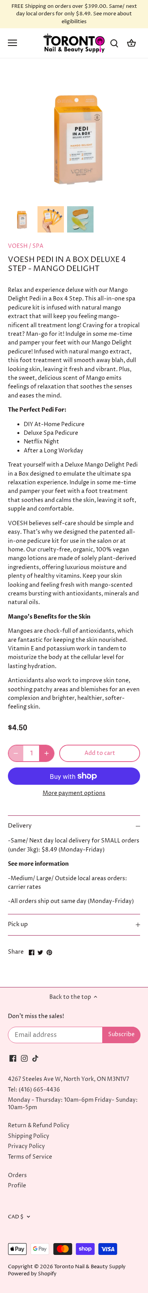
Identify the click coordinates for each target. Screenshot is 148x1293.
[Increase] (46, 753)
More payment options (74, 793)
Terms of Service (30, 1157)
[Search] (114, 43)
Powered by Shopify (32, 1274)
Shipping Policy (28, 1136)
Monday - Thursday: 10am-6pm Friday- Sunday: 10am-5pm (73, 1103)
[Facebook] (12, 1058)
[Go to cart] (131, 43)
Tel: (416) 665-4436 (34, 1089)
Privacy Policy (26, 1146)
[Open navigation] (12, 43)
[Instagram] (24, 1058)
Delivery (20, 826)
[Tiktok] (35, 1058)
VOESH (18, 246)
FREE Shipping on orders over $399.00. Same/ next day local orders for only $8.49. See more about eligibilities (74, 14)
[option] (21, 219)
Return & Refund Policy (38, 1125)
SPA (37, 246)
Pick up (18, 925)
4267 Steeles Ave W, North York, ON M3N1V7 (68, 1079)
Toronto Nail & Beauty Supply (90, 1267)
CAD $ (16, 1217)
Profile (17, 1185)
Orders (17, 1175)
